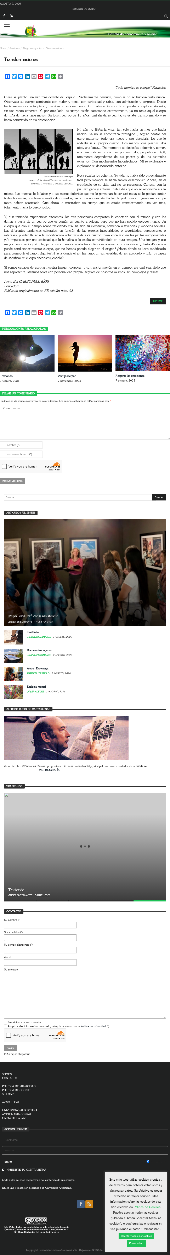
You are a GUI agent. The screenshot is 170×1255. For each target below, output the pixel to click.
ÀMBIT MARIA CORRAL (17, 1114)
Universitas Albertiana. (58, 1188)
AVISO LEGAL (11, 1102)
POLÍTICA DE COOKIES (16, 1090)
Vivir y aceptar (67, 376)
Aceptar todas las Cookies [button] (136, 1236)
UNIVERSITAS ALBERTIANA (19, 1110)
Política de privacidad (93, 1026)
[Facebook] (4, 16)
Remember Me (158, 1162)
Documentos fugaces (39, 650)
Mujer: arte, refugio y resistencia (33, 616)
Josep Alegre (36, 691)
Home (3, 48)
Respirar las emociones (129, 375)
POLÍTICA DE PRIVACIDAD (19, 1086)
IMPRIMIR (158, 301)
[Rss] (11, 16)
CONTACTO (9, 1078)
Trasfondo (6, 376)
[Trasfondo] (85, 846)
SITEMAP (7, 1094)
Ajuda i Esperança (38, 668)
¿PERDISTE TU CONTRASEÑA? (26, 1170)
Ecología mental (36, 687)
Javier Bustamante (20, 622)
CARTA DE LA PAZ (14, 1118)
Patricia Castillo (38, 673)
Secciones (14, 48)
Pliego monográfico (32, 48)
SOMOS (7, 1074)
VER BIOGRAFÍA (49, 770)
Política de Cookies (147, 1207)
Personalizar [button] (136, 1243)
